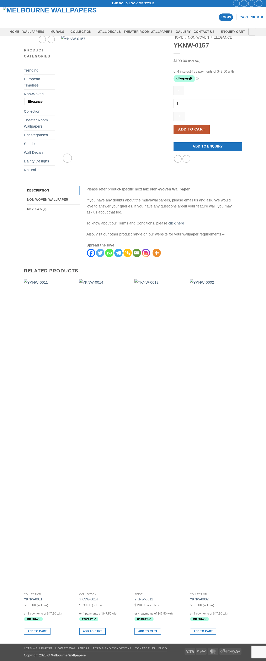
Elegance (35, 101)
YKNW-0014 (88, 599)
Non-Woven (34, 94)
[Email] (137, 253)
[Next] (241, 461)
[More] (157, 253)
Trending (31, 70)
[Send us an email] (251, 3)
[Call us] (259, 3)
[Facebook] (91, 253)
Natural (30, 170)
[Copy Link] (127, 253)
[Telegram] (118, 253)
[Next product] (42, 39)
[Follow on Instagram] (244, 3)
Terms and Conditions (112, 648)
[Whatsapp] (109, 253)
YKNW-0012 (143, 599)
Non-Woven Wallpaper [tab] (47, 199)
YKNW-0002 (199, 599)
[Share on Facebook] (178, 159)
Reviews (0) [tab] (37, 209)
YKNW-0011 (33, 599)
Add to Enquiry (208, 146)
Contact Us (204, 31)
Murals (57, 31)
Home (14, 31)
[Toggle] (52, 70)
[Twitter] (100, 253)
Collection (80, 31)
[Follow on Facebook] (236, 3)
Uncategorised (36, 135)
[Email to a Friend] (186, 159)
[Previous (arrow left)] (7, 330)
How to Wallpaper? (72, 648)
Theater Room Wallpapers (148, 31)
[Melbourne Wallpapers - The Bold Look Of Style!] (57, 17)
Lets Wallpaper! (38, 648)
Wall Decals (109, 31)
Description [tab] (38, 190)
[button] (226, 17)
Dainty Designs (36, 161)
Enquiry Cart (233, 31)
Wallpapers (33, 31)
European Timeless (32, 82)
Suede (29, 143)
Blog (162, 648)
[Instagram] (146, 253)
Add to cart (191, 129)
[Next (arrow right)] (258, 330)
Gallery (183, 31)
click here (176, 223)
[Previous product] (51, 39)
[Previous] (24, 461)
